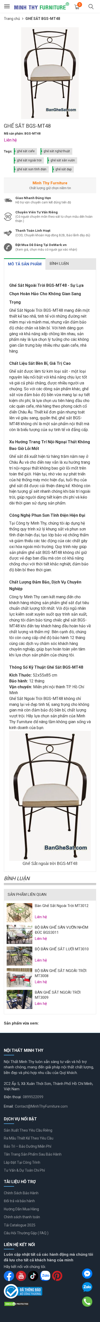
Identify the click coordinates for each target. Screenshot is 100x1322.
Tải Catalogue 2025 (19, 1225)
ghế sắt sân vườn (63, 160)
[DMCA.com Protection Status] (16, 1303)
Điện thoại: (13, 1097)
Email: (9, 1106)
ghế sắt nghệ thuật (57, 151)
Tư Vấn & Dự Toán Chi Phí (24, 1170)
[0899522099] (87, 1302)
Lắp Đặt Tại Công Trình (22, 1162)
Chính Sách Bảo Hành (21, 1193)
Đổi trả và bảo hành (19, 1201)
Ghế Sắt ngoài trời (39, 863)
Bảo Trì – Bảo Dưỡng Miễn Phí (27, 1146)
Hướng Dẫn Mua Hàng (21, 1209)
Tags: (8, 151)
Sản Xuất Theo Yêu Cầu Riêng (28, 1130)
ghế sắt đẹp (63, 169)
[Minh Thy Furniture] (41, 6)
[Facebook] (87, 1273)
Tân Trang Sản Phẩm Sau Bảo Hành (33, 1154)
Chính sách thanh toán (22, 1217)
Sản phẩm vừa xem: (21, 1023)
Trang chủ (12, 19)
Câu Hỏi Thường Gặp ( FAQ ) (26, 1233)
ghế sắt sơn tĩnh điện (31, 169)
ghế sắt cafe (26, 151)
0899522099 (33, 1097)
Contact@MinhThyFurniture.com (41, 1106)
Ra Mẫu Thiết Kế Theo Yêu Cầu (28, 1138)
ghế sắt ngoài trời (29, 160)
